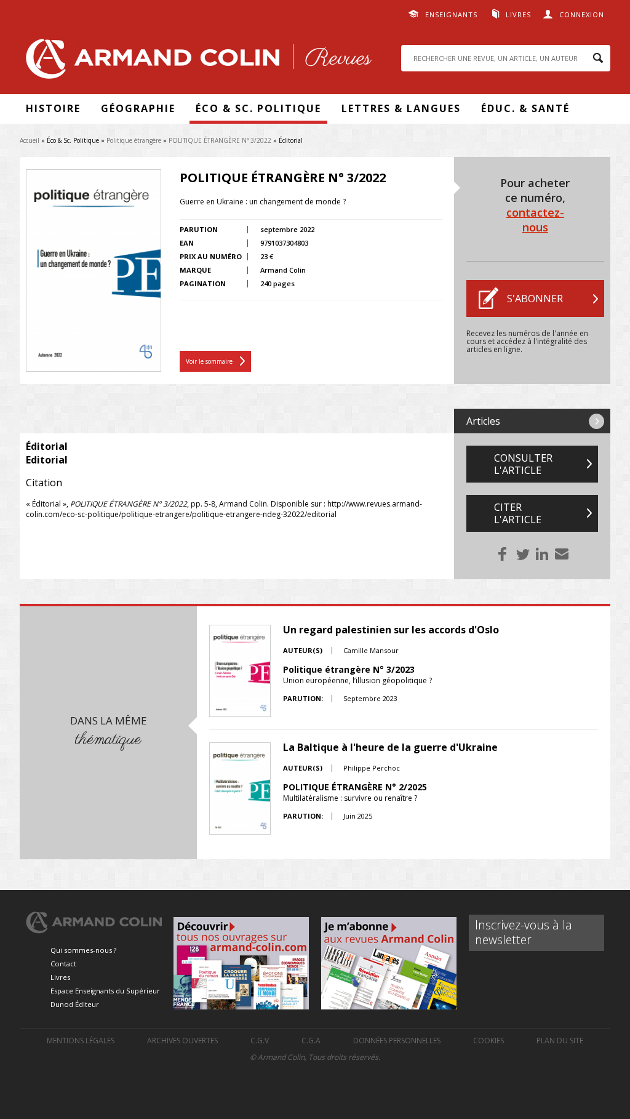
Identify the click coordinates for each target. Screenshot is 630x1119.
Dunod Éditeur (74, 1004)
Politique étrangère (133, 140)
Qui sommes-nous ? (83, 950)
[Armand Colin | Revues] (196, 62)
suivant (596, 421)
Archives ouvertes (182, 1040)
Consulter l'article (523, 464)
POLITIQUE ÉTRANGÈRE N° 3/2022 (220, 140)
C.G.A (311, 1040)
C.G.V (259, 1040)
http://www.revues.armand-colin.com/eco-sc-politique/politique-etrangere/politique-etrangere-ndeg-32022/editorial (224, 509)
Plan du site (559, 1040)
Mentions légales (80, 1040)
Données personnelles (397, 1040)
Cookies (488, 1040)
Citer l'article (517, 513)
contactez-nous (535, 220)
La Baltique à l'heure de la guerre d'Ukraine (390, 747)
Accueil (29, 140)
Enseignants (451, 14)
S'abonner (535, 298)
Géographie (138, 108)
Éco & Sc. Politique (258, 108)
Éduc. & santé (525, 108)
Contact (63, 963)
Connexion (581, 14)
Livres (518, 14)
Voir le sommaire (209, 361)
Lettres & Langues (401, 108)
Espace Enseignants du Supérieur (105, 990)
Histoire (53, 108)
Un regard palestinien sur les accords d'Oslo (391, 629)
